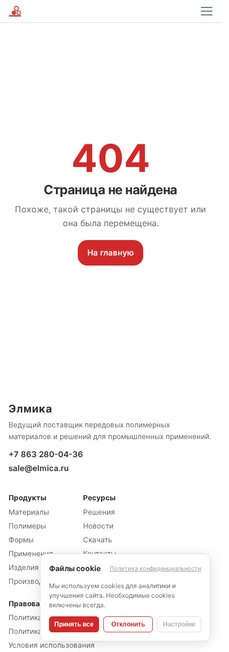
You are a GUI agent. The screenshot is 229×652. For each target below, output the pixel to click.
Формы (21, 539)
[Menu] (207, 11)
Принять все (74, 624)
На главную (110, 252)
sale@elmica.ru (39, 468)
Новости (98, 526)
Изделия (24, 567)
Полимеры (27, 526)
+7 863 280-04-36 (46, 454)
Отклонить (128, 624)
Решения (99, 512)
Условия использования (52, 645)
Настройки (179, 624)
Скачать (97, 539)
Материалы (29, 512)
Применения (31, 553)
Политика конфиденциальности (155, 568)
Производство (34, 581)
